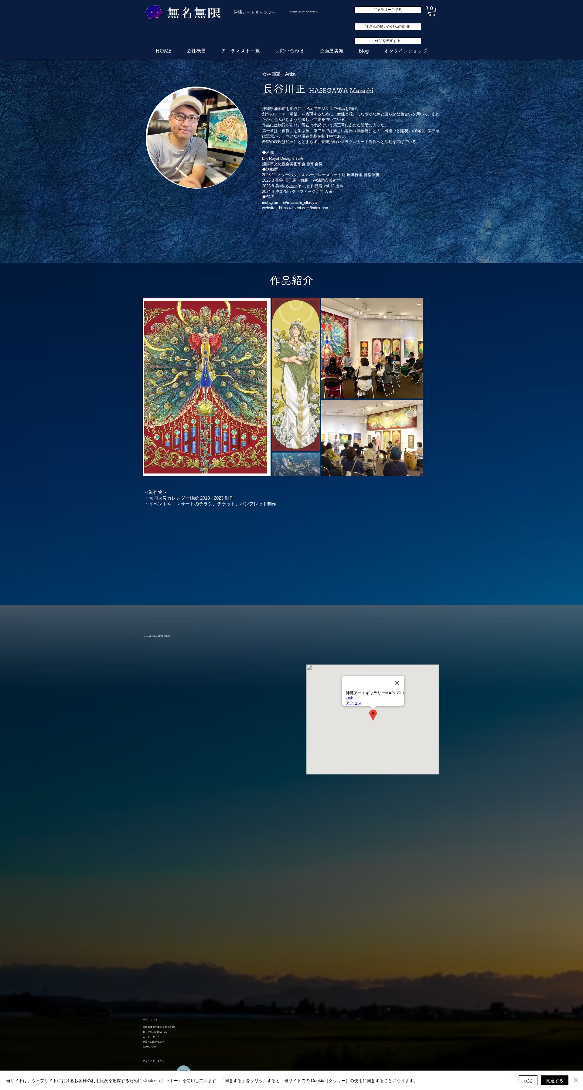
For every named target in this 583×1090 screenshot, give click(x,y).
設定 (528, 1080)
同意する (554, 1080)
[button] (432, 11)
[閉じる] (575, 1080)
